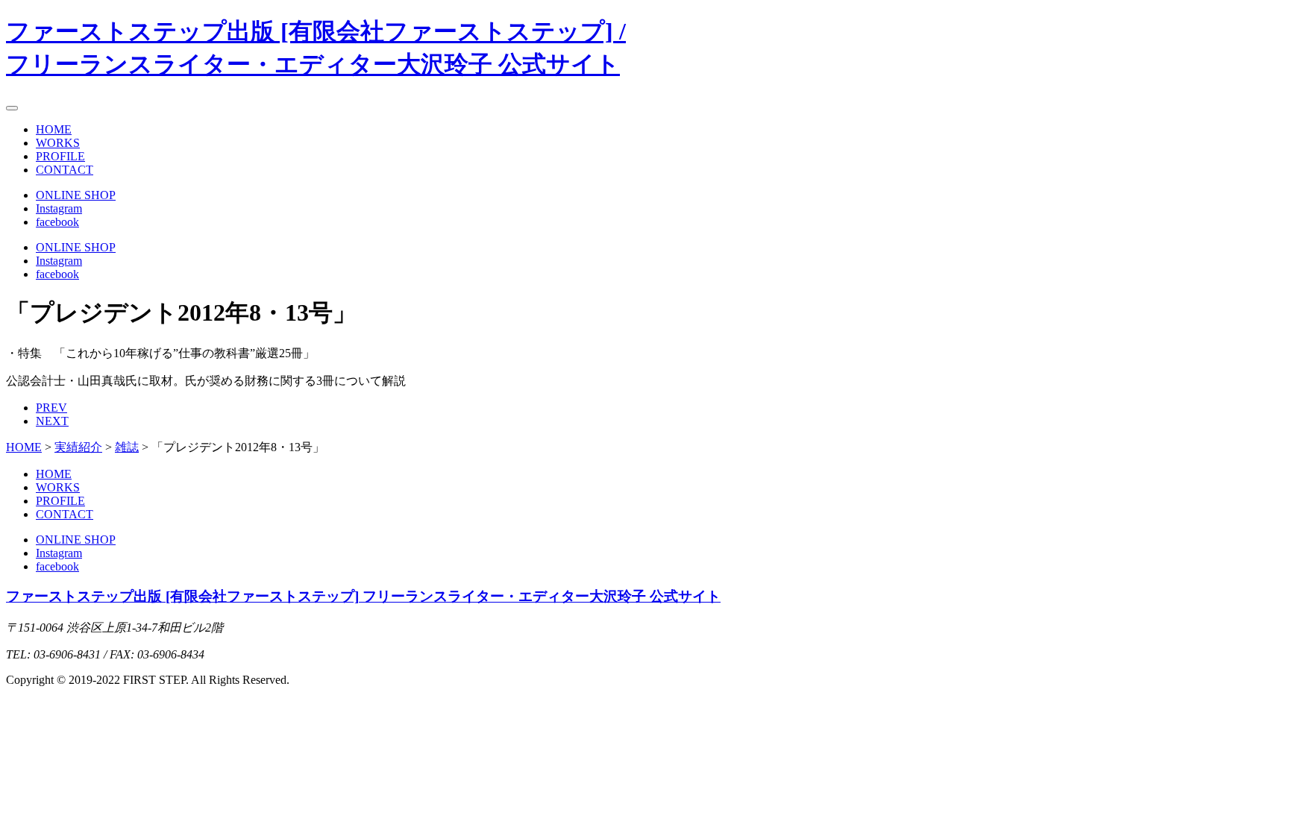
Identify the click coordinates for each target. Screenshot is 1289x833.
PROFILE (60, 156)
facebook (57, 222)
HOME (54, 129)
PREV (51, 407)
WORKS (58, 142)
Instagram (59, 208)
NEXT (52, 421)
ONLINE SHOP (76, 195)
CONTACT (64, 169)
